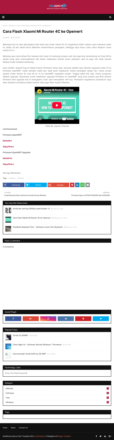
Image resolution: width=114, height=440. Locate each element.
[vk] (66, 318)
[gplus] (31, 318)
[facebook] (13, 318)
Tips (57, 398)
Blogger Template (64, 436)
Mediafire (7, 140)
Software (12, 178)
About (13, 428)
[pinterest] (83, 318)
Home (5, 428)
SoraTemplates (40, 436)
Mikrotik (57, 388)
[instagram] (48, 318)
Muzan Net (16, 436)
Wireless (20, 178)
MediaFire (7, 158)
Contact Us (23, 428)
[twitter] (101, 318)
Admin (7, 38)
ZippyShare (8, 146)
